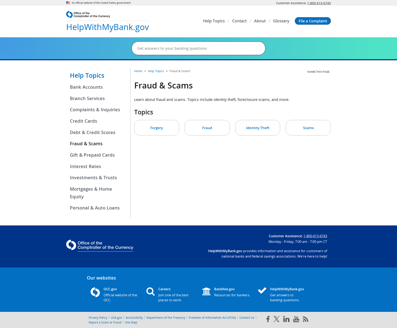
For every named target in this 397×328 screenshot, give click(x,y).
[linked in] (286, 320)
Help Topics (87, 75)
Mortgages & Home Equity (91, 193)
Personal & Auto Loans (95, 208)
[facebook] (268, 320)
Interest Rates (85, 166)
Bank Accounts (86, 87)
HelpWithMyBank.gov (287, 289)
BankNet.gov (224, 289)
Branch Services (87, 98)
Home (138, 71)
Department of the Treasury (165, 318)
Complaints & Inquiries (95, 110)
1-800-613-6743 (319, 3)
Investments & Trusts (93, 177)
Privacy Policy (98, 318)
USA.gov (116, 318)
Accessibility (134, 318)
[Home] (264, 291)
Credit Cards (83, 121)
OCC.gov (110, 289)
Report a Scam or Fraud (105, 322)
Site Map (131, 322)
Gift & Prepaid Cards (92, 155)
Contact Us (246, 318)
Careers (164, 289)
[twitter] (276, 320)
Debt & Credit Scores (92, 132)
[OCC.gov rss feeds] (305, 319)
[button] (313, 21)
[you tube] (296, 320)
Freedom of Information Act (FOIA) (212, 318)
